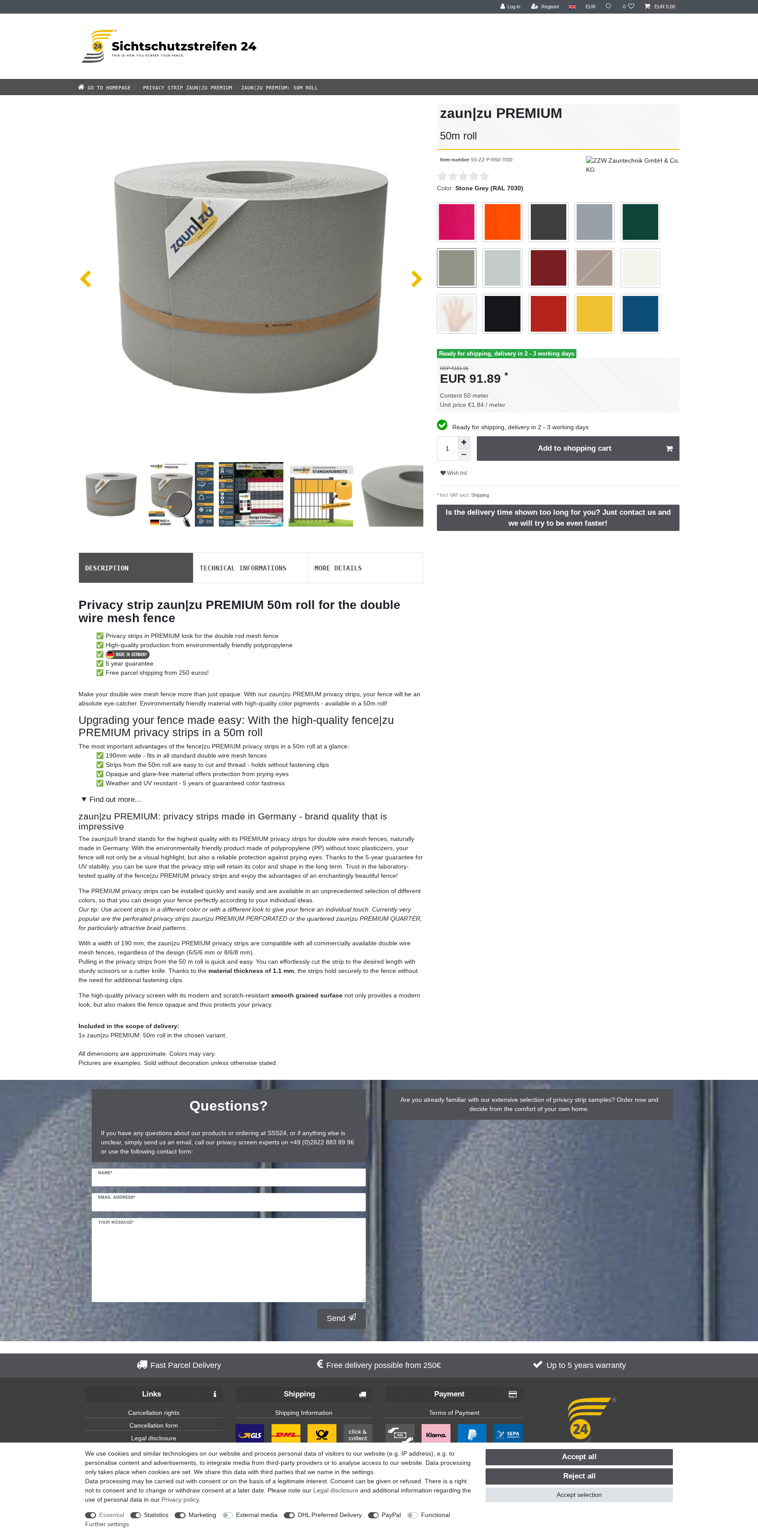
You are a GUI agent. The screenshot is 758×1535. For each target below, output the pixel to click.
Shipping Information (304, 1412)
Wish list (456, 473)
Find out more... (115, 799)
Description (107, 567)
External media (257, 1514)
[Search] (609, 7)
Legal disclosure (153, 1438)
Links (151, 1394)
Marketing (202, 1514)
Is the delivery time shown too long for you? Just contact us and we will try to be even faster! (558, 517)
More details (338, 567)
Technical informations (243, 567)
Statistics (156, 1514)
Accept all (579, 1457)
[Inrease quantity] (464, 442)
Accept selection (579, 1494)
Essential (111, 1514)
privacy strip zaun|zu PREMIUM (186, 87)
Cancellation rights (153, 1412)
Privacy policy (180, 1499)
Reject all (579, 1476)
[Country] (572, 7)
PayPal (391, 1514)
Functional (435, 1514)
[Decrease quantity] (464, 455)
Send (336, 1318)
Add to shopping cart (574, 448)
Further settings (107, 1524)
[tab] (136, 567)
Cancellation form (153, 1425)
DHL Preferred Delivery (330, 1514)
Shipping (479, 495)
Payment (449, 1394)
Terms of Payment (454, 1412)
